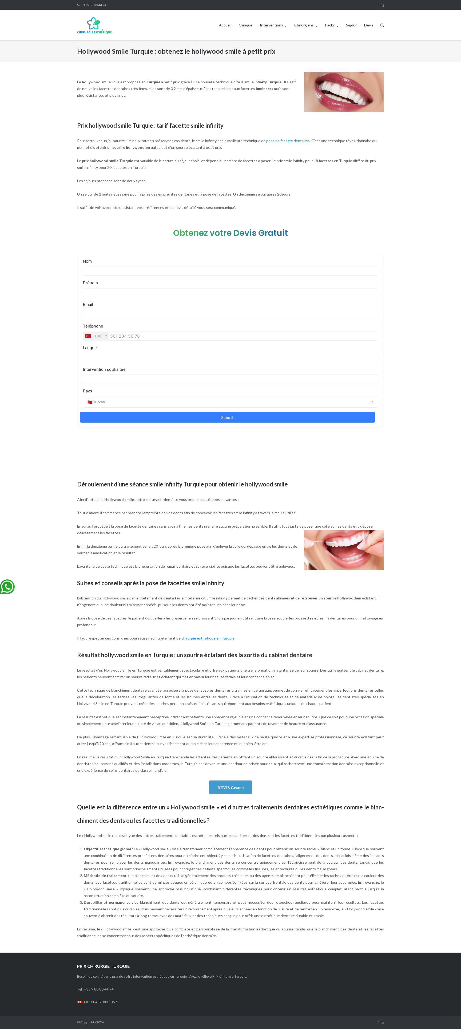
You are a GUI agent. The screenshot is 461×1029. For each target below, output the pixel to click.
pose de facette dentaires (288, 140)
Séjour (351, 25)
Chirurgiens (304, 25)
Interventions (271, 25)
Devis (368, 25)
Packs (330, 25)
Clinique (245, 25)
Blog (380, 5)
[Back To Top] (447, 1016)
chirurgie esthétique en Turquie (208, 638)
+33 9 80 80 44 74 (93, 5)
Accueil (225, 25)
